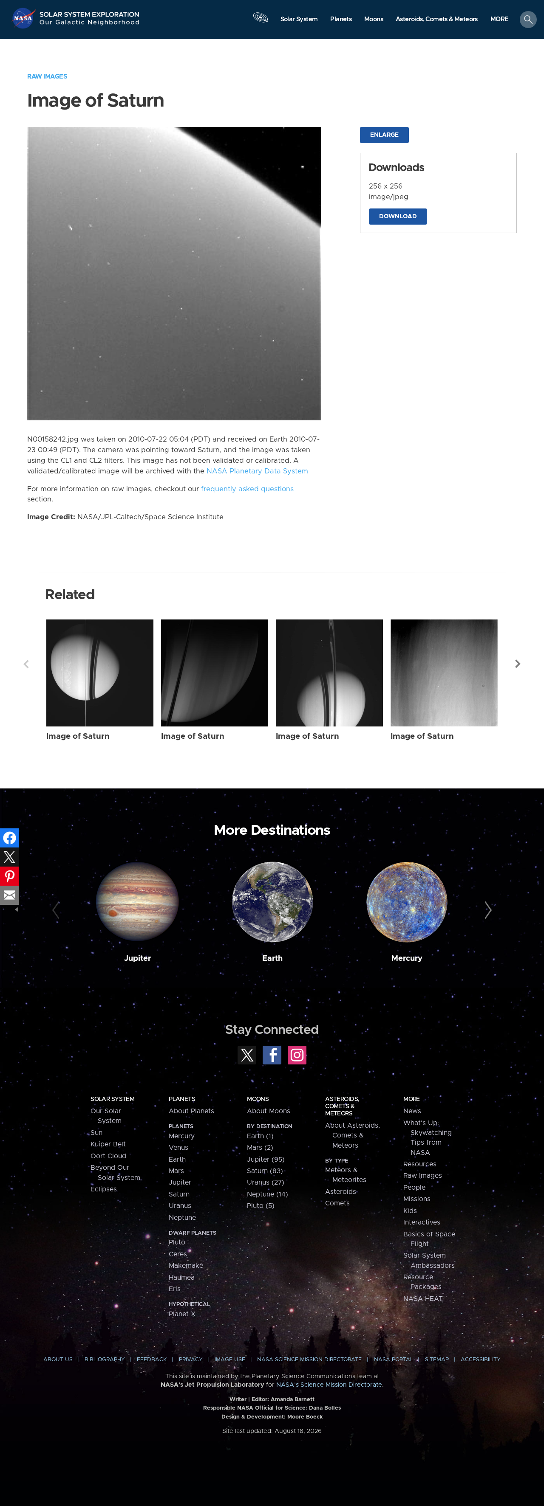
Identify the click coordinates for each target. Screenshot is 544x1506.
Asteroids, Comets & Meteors (342, 1106)
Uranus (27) (265, 1182)
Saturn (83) (265, 1171)
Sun (96, 1132)
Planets (182, 1099)
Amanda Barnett (292, 1399)
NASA (25, 18)
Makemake (186, 1265)
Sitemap (437, 1359)
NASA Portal (393, 1359)
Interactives (421, 1222)
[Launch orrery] (260, 21)
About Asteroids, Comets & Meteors (352, 1135)
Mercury (406, 958)
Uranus (180, 1205)
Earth (272, 958)
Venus (178, 1147)
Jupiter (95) (266, 1159)
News (412, 1111)
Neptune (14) (267, 1194)
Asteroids (340, 1191)
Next (518, 664)
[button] (499, 20)
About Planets (191, 1111)
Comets (337, 1203)
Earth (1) (260, 1136)
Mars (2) (260, 1147)
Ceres (178, 1254)
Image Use (230, 1359)
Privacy (191, 1359)
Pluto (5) (261, 1205)
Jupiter (137, 958)
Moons (258, 1099)
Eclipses (104, 1189)
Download (398, 217)
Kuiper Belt (108, 1144)
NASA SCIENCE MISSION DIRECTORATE (309, 1359)
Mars (176, 1171)
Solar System (112, 1099)
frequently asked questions (247, 489)
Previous (26, 664)
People (414, 1187)
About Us (58, 1359)
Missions (417, 1199)
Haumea (182, 1277)
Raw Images (47, 76)
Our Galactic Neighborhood (89, 24)
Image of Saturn (78, 736)
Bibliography (105, 1359)
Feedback (152, 1359)
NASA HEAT (423, 1298)
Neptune (182, 1217)
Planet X (182, 1314)
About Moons (268, 1111)
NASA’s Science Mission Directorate (329, 1385)
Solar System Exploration (89, 12)
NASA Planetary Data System (257, 471)
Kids (410, 1211)
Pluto (177, 1242)
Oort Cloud (108, 1156)
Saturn (179, 1194)
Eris (175, 1289)
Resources (419, 1164)
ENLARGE (384, 135)
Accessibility (481, 1359)
